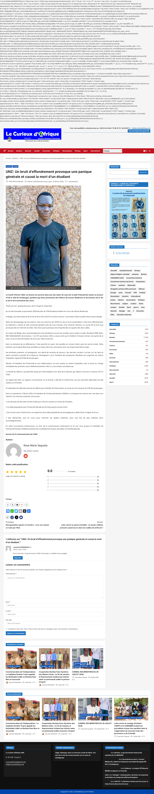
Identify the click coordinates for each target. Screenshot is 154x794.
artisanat (135, 274)
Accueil (10, 151)
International (95, 151)
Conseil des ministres (81, 666)
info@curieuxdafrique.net (15, 764)
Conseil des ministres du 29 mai (122, 282)
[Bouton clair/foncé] (145, 151)
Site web (9, 620)
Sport (85, 151)
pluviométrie (130, 300)
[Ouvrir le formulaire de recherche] (149, 151)
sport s (135, 307)
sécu (143, 307)
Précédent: (27, 525)
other (107, 775)
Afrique (77, 151)
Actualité (11, 666)
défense (141, 289)
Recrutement (67, 151)
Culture (113, 285)
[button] (5, 151)
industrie (125, 296)
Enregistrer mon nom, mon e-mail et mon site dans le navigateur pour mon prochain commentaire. (43, 629)
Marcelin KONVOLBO (15, 682)
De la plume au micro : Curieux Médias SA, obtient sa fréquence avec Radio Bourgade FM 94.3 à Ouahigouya (125, 761)
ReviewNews (78, 792)
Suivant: (81, 525)
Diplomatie (131, 285)
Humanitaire (115, 296)
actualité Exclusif (126, 271)
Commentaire (11, 574)
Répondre (17, 558)
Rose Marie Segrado (16, 181)
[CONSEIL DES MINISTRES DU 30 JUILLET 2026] (87, 658)
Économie (140, 311)
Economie (46, 151)
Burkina (19, 151)
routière (133, 304)
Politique (56, 151)
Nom (8, 602)
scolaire (113, 307)
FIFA (135, 293)
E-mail (8, 611)
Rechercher (115, 167)
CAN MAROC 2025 (117, 278)
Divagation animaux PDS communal (123, 289)
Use (128, 311)
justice (113, 300)
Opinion (121, 300)
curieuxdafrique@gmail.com (16, 762)
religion (125, 304)
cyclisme (121, 285)
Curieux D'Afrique (122, 253)
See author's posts (31, 451)
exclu (121, 293)
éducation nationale (124, 315)
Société (36, 151)
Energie (113, 293)
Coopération (140, 282)
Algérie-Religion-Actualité (120, 274)
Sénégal (122, 311)
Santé (141, 304)
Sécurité (28, 151)
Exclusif (92, 666)
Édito (112, 315)
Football (142, 293)
